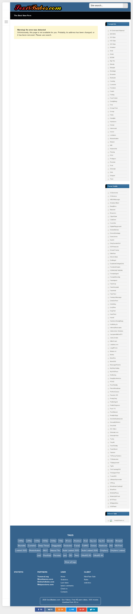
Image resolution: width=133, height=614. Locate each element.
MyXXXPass (114, 371)
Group (112, 111)
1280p (29, 541)
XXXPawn (113, 506)
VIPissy (112, 483)
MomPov (113, 358)
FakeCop (113, 284)
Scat (111, 165)
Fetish (112, 91)
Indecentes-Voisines (116, 331)
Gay (111, 104)
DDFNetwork (114, 246)
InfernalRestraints (116, 327)
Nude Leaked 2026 (90, 550)
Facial (76, 546)
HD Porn (118, 546)
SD (70, 555)
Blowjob (112, 67)
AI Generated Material (117, 30)
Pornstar (57, 555)
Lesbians (113, 135)
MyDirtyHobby (114, 368)
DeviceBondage (115, 233)
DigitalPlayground (115, 226)
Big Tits (112, 61)
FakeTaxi (113, 294)
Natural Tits (55, 550)
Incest (112, 132)
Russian (112, 162)
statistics (87, 583)
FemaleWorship (115, 277)
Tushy (112, 439)
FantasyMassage (115, 297)
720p (61, 541)
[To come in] (6, 14)
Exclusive (68, 546)
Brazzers (113, 213)
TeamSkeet (113, 449)
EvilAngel (113, 260)
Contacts (64, 592)
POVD (112, 381)
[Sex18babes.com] (6, 6)
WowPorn (113, 489)
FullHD (85, 546)
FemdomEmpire (115, 267)
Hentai (112, 125)
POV (111, 155)
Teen (111, 179)
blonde (110, 541)
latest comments (67, 586)
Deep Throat (43, 546)
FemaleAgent (114, 273)
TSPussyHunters (115, 456)
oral (39, 555)
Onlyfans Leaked (118, 550)
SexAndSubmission (116, 419)
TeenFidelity (114, 445)
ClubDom (113, 219)
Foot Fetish (113, 98)
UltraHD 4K (98, 555)
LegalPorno (113, 348)
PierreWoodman (115, 388)
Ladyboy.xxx (114, 344)
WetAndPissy (114, 493)
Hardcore (113, 121)
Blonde (112, 64)
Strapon (112, 175)
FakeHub (113, 290)
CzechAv (113, 223)
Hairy (112, 115)
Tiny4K (112, 442)
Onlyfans (104, 550)
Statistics (64, 580)
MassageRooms (115, 365)
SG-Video (113, 429)
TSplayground (114, 462)
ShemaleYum (114, 435)
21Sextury (113, 196)
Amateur (112, 47)
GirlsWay (113, 304)
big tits (101, 541)
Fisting (112, 94)
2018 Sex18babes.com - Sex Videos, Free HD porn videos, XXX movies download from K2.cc (37, 7)
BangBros (113, 206)
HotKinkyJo (114, 324)
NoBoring (113, 375)
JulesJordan (114, 338)
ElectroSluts (114, 257)
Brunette (112, 74)
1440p (37, 541)
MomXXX (113, 361)
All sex (68, 541)
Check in (64, 589)
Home (63, 577)
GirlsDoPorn (114, 300)
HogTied (112, 311)
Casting (112, 81)
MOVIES (113, 34)
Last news (65, 583)
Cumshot (113, 84)
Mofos (112, 354)
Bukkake (113, 78)
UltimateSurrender (116, 479)
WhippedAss (114, 503)
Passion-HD (114, 395)
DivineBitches (114, 230)
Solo (111, 172)
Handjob (112, 118)
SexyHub (113, 425)
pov (65, 555)
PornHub (47, 555)
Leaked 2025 (21, 550)
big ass (93, 541)
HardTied (113, 314)
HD (111, 546)
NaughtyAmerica (115, 378)
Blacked (112, 209)
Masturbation (114, 138)
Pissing (112, 152)
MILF (45, 550)
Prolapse (113, 158)
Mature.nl (113, 351)
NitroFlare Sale (90, 577)
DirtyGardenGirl (115, 243)
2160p (53, 541)
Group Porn (114, 108)
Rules (86, 580)
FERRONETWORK (116, 270)
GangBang (113, 101)
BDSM (112, 57)
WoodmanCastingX (116, 486)
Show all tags (70, 562)
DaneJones (114, 236)
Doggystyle (56, 546)
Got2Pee (113, 307)
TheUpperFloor (115, 473)
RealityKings (114, 415)
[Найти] (125, 5)
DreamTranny (114, 250)
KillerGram (113, 341)
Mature (112, 142)
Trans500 (113, 476)
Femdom (113, 88)
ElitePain (113, 253)
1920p (45, 541)
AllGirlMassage (115, 199)
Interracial (113, 128)
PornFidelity (114, 385)
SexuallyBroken (115, 422)
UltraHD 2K (86, 555)
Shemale (113, 169)
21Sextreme (114, 193)
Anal (111, 51)
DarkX (112, 240)
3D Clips (112, 37)
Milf (111, 145)
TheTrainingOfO (115, 469)
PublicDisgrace (115, 405)
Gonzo (93, 546)
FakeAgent (113, 280)
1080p (21, 541)
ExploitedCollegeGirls (117, 263)
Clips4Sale (113, 216)
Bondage (113, 71)
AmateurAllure (114, 203)
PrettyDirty (113, 398)
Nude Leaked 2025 (71, 550)
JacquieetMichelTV (116, 334)
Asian (112, 54)
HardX (112, 317)
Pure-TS (112, 408)
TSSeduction (114, 459)
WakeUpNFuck (115, 496)
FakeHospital (114, 287)
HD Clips (113, 40)
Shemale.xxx (114, 432)
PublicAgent (114, 402)
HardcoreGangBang (116, 321)
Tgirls (112, 466)
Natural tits (113, 148)
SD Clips (113, 44)
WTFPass (113, 499)
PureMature (114, 412)
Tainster (112, 452)
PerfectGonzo (114, 392)
